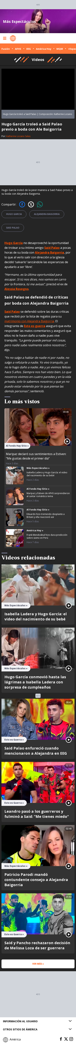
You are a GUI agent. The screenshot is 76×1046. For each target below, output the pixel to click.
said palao (12, 227)
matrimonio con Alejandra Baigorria (29, 321)
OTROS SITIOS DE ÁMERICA (20, 1029)
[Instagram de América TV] (71, 1039)
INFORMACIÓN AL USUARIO (20, 1021)
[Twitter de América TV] (66, 1039)
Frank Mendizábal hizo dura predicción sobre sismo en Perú (47, 536)
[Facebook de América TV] (61, 1039)
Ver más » (38, 963)
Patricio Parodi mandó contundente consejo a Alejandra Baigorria (36, 879)
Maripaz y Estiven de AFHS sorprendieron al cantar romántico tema (48, 495)
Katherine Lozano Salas (18, 136)
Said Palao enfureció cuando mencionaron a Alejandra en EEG (35, 751)
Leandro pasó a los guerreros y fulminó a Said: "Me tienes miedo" (36, 814)
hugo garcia (14, 214)
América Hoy (43, 48)
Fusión (5, 48)
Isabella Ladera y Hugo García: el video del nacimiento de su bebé (47, 474)
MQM (59, 48)
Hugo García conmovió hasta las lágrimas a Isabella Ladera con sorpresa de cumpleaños (35, 682)
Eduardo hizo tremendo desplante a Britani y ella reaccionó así (46, 516)
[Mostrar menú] (4, 38)
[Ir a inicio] (13, 38)
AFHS (18, 48)
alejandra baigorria (47, 214)
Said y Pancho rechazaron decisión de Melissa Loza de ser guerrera (37, 945)
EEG (28, 48)
